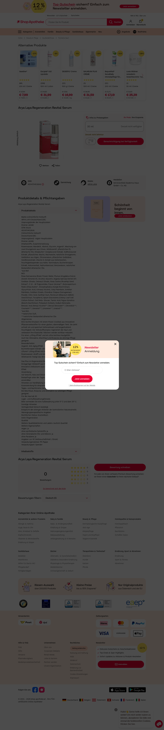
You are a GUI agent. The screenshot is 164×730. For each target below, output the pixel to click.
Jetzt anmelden (82, 379)
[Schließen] (115, 344)
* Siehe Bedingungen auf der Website (82, 385)
